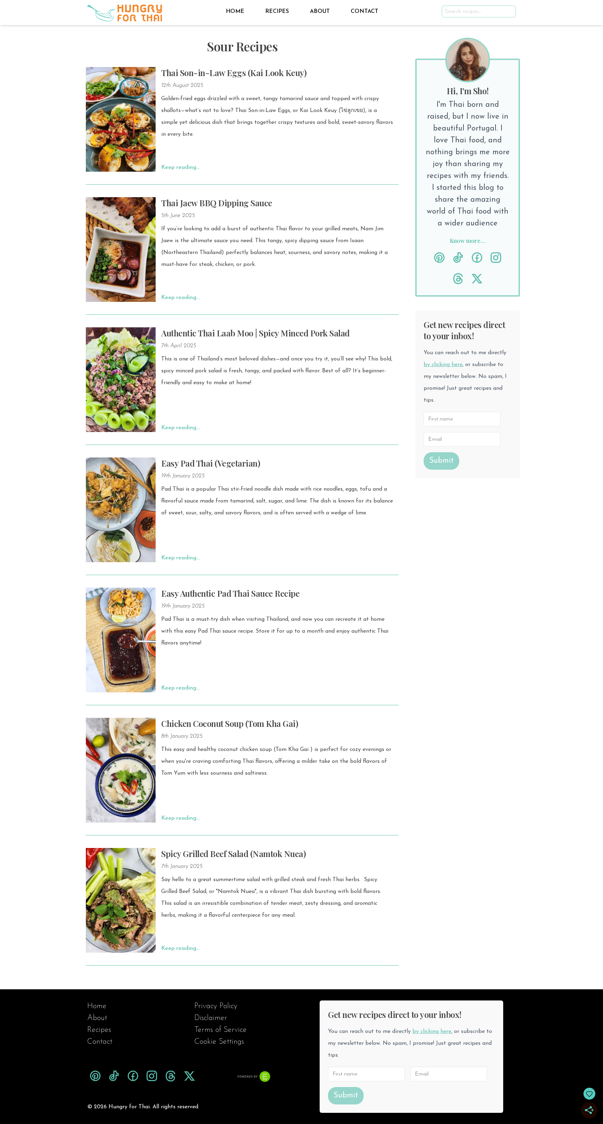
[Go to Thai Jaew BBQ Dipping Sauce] (121, 249)
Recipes (99, 1030)
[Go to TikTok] (458, 258)
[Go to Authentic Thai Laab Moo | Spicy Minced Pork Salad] (121, 379)
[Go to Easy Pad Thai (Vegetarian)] (121, 509)
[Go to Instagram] (495, 258)
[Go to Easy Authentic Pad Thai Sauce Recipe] (121, 640)
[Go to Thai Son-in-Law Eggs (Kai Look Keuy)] (121, 119)
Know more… (467, 240)
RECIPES (277, 11)
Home (96, 1006)
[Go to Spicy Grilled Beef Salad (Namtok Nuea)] (121, 900)
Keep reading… (180, 167)
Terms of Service (220, 1030)
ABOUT (320, 11)
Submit (441, 461)
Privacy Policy (215, 1006)
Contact (99, 1042)
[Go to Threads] (458, 279)
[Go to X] (477, 279)
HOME (235, 11)
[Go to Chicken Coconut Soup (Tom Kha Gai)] (121, 770)
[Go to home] (124, 11)
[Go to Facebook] (477, 258)
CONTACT (364, 11)
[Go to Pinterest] (439, 258)
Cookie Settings (219, 1042)
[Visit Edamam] (254, 1076)
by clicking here (443, 364)
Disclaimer (210, 1018)
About (97, 1018)
